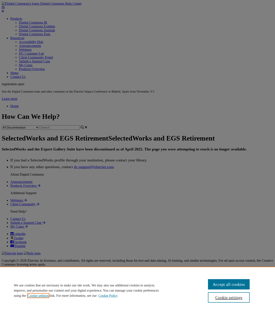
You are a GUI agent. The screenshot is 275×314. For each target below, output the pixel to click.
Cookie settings (38, 295)
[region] (137, 290)
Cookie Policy (108, 295)
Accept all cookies (229, 284)
